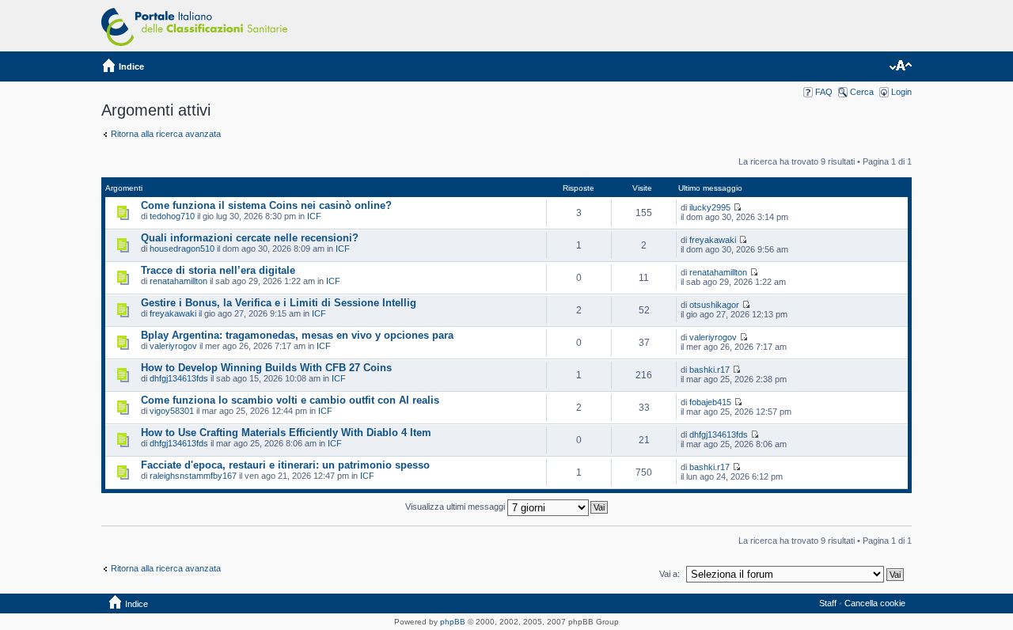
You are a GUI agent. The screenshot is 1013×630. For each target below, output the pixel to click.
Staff (828, 603)
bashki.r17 (709, 369)
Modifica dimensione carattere (900, 66)
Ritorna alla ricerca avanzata (166, 134)
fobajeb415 (710, 402)
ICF (314, 216)
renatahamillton (178, 281)
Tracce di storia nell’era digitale (218, 270)
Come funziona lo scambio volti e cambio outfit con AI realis (290, 400)
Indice (131, 66)
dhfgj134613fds (179, 378)
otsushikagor (714, 304)
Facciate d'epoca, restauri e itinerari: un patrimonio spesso (285, 465)
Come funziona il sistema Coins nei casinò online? (266, 205)
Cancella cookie (874, 603)
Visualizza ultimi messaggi (456, 506)
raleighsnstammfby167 (193, 475)
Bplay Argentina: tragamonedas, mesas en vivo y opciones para (297, 335)
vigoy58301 (172, 411)
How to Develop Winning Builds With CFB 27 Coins (266, 368)
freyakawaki (712, 240)
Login (901, 92)
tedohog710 (172, 216)
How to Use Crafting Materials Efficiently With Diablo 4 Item (286, 432)
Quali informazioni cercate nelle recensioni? (250, 238)
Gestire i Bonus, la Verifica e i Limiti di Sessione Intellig (278, 303)
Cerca (862, 92)
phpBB (452, 621)
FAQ (824, 92)
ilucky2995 (709, 207)
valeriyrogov (173, 346)
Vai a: (669, 574)
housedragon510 (182, 248)
